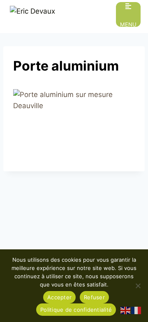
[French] (136, 310)
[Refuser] (138, 286)
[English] (125, 310)
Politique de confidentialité (76, 309)
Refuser (94, 297)
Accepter (59, 297)
